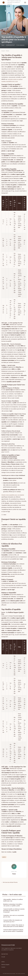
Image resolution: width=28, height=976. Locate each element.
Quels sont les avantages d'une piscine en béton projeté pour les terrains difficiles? (13, 925)
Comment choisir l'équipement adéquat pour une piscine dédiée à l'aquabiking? (13, 930)
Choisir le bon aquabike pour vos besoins (12, 495)
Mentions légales (5, 964)
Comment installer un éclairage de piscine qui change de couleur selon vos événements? (14, 910)
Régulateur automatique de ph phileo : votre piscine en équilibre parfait (12, 904)
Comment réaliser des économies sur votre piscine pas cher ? (12, 920)
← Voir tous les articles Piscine (9, 882)
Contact (3, 967)
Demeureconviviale (8, 945)
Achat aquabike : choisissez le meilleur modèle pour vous (13, 900)
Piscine (4, 33)
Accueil (3, 50)
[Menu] (25, 2)
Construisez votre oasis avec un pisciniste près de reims (13, 916)
